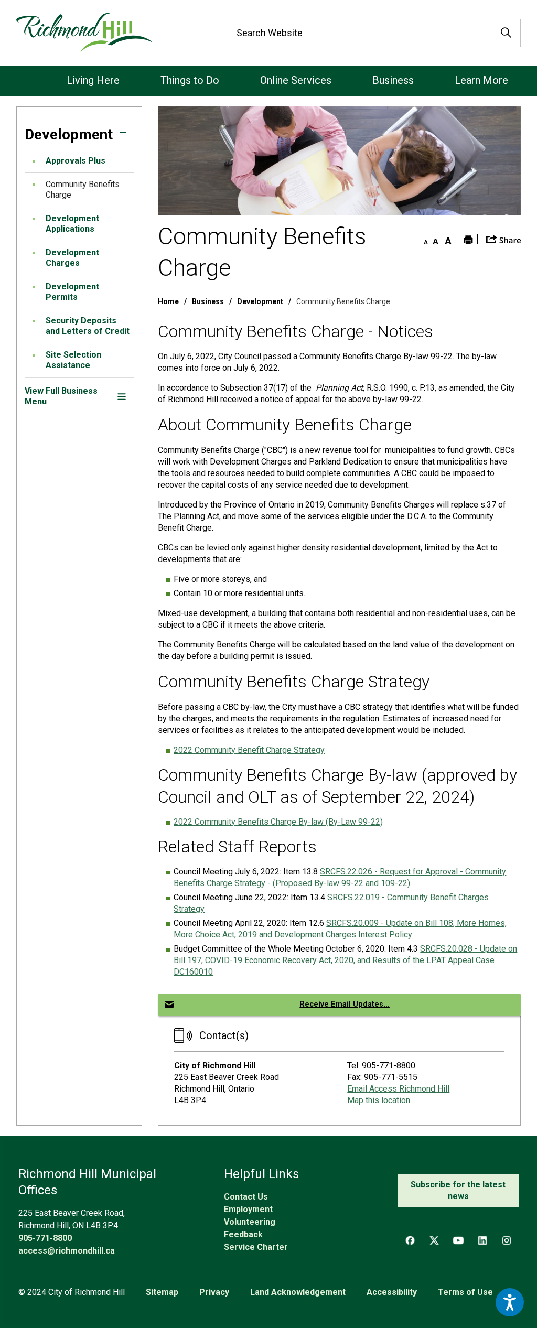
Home (168, 301)
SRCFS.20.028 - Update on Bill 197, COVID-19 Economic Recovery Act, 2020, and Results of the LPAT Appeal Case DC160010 (345, 960)
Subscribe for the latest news (458, 1190)
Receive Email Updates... (344, 1004)
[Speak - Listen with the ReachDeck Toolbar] (510, 1302)
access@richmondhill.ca (66, 1251)
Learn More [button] (481, 80)
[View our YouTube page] (458, 1240)
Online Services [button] (295, 80)
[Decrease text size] (423, 239)
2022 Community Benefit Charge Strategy (249, 750)
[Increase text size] (448, 239)
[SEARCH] (506, 33)
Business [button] (393, 80)
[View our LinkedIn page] (482, 1240)
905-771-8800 (45, 1238)
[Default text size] (436, 239)
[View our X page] (434, 1240)
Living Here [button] (93, 80)
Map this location (378, 1100)
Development (260, 301)
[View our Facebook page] (410, 1240)
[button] (123, 132)
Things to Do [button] (189, 80)
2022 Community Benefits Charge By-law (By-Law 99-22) (278, 822)
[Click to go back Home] (84, 32)
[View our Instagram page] (506, 1240)
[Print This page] (468, 239)
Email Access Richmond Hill (398, 1089)
